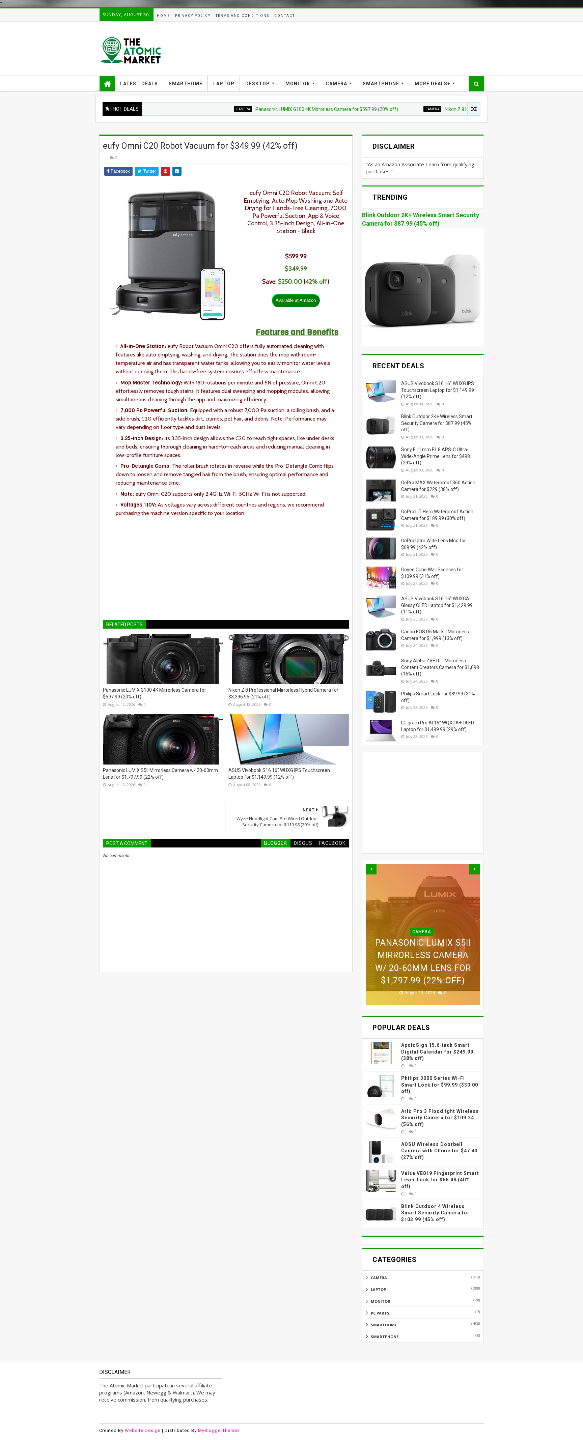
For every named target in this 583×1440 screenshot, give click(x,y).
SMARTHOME (185, 83)
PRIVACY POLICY (193, 16)
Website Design (143, 1430)
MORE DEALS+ (432, 83)
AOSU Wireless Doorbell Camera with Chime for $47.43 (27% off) (439, 1151)
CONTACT (284, 16)
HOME (163, 16)
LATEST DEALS (139, 83)
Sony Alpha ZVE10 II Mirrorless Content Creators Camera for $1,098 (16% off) (440, 667)
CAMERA (336, 83)
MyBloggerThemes (219, 1430)
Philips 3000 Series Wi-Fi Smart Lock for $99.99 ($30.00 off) (439, 1084)
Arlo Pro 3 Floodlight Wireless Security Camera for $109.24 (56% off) (440, 1117)
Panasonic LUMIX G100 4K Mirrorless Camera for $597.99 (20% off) (291, 109)
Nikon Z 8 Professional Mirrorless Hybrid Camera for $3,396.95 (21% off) (283, 693)
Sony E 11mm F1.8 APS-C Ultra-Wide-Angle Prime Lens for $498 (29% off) (435, 456)
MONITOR (297, 83)
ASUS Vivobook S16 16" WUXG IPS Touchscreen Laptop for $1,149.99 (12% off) (279, 774)
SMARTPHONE (381, 83)
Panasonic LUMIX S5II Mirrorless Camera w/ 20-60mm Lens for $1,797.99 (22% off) (160, 774)
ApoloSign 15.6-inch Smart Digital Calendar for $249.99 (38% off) (437, 1051)
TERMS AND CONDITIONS (242, 16)
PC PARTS (380, 1313)
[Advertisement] (361, 48)
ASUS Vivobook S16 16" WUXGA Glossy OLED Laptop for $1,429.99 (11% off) (437, 605)
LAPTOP (223, 83)
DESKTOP (257, 83)
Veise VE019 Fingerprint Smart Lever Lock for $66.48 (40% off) (440, 1180)
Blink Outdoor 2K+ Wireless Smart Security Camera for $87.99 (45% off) (436, 423)
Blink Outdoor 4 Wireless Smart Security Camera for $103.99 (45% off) (435, 1213)
